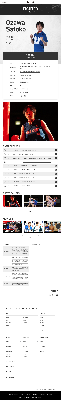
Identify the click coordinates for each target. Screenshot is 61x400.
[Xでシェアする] (50, 295)
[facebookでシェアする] (53, 295)
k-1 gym (8, 371)
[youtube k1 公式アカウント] (32, 308)
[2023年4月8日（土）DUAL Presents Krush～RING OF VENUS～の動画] (56, 158)
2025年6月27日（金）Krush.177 (29, 150)
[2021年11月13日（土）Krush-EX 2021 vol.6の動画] (56, 166)
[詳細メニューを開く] (59, 2)
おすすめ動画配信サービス (49, 389)
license (25, 322)
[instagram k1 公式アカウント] (19, 308)
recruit (35, 394)
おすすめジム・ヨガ (39, 389)
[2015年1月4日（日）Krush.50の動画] (56, 186)
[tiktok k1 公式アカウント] (26, 308)
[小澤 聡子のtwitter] (7, 43)
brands (8, 325)
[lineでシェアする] (57, 295)
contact (28, 394)
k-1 (10, 361)
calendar (25, 317)
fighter (8, 322)
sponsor (8, 327)
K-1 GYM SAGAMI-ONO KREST (30, 71)
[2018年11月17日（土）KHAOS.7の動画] (56, 182)
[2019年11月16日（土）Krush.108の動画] (56, 178)
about (25, 320)
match (8, 320)
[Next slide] (58, 201)
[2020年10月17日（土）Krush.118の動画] (56, 174)
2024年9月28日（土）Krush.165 (26, 154)
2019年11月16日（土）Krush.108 (26, 177)
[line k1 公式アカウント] (29, 308)
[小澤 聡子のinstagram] (10, 43)
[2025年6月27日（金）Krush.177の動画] (56, 150)
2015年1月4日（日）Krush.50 (27, 185)
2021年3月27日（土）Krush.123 (28, 169)
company (42, 394)
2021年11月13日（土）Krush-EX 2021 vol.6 (30, 165)
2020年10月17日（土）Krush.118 (26, 173)
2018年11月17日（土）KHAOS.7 (29, 181)
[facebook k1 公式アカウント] (23, 308)
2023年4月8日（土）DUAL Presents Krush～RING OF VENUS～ (38, 158)
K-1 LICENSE (10, 377)
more (34, 212)
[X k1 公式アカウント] (16, 308)
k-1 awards (10, 366)
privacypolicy (13, 394)
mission (49, 394)
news (7, 317)
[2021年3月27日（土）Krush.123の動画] (56, 170)
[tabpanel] (12, 201)
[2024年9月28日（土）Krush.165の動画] (56, 154)
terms (21, 394)
